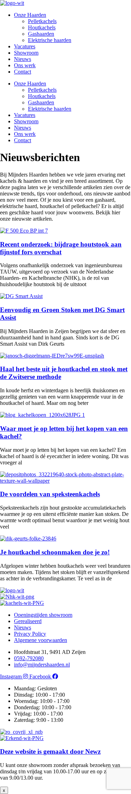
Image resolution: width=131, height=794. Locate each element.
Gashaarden (41, 34)
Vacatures (24, 46)
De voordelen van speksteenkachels (50, 494)
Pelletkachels (42, 21)
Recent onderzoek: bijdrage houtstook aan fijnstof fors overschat (61, 248)
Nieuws (22, 59)
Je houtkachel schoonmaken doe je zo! (55, 552)
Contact (22, 72)
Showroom (26, 53)
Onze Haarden (30, 15)
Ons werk (25, 65)
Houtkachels (42, 27)
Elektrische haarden (49, 40)
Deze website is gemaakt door (50, 751)
